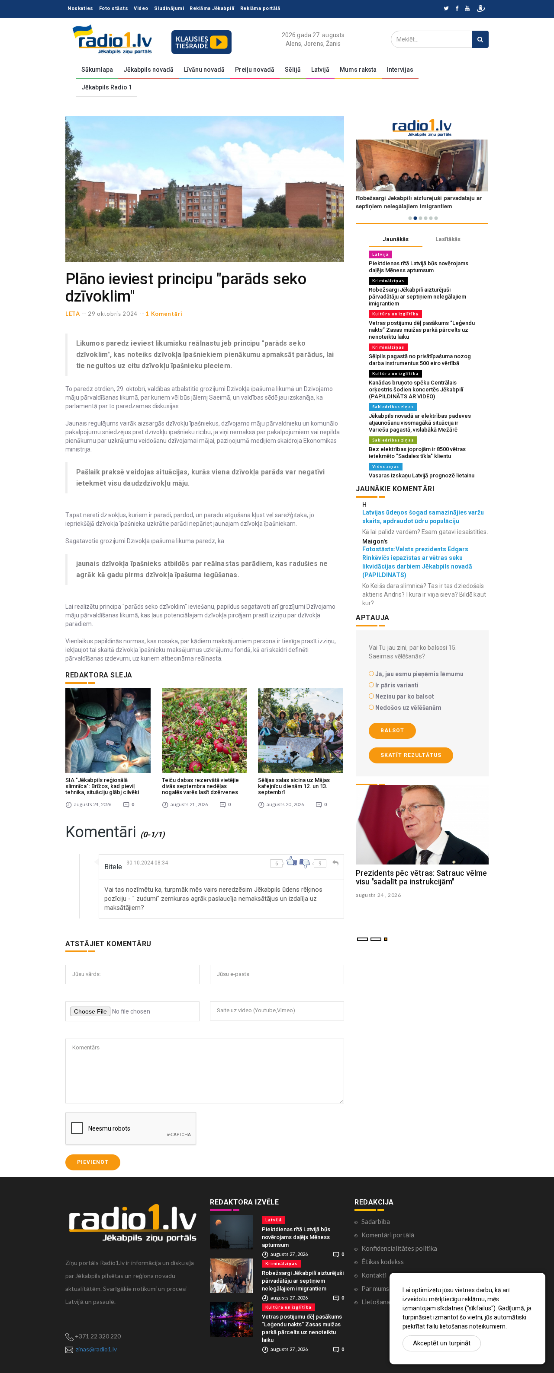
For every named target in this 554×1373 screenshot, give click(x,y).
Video (141, 8)
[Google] (467, 8)
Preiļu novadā (254, 69)
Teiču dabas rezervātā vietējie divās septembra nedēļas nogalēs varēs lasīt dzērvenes (200, 786)
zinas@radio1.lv (96, 1349)
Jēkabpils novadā (148, 69)
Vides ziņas (385, 466)
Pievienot (93, 1162)
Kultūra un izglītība (395, 313)
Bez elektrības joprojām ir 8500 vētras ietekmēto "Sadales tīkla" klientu (417, 452)
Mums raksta (358, 69)
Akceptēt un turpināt (441, 1343)
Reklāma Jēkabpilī (212, 8)
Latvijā (320, 69)
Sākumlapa (97, 69)
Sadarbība (375, 1221)
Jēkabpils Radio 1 (106, 87)
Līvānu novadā (204, 69)
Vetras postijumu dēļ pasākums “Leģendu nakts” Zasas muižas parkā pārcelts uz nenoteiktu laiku (422, 330)
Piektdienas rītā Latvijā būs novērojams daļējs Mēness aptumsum (418, 266)
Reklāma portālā (260, 8)
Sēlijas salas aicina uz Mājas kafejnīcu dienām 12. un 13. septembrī (294, 786)
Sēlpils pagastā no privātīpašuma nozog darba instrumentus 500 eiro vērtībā (420, 359)
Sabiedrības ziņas (393, 406)
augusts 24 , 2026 (378, 895)
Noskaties (80, 8)
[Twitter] (446, 8)
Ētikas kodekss (382, 1261)
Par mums (375, 1288)
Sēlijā (293, 69)
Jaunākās (396, 239)
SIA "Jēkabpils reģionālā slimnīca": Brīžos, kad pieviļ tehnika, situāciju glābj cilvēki (102, 786)
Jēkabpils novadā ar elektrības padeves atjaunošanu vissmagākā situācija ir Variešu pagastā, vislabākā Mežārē (420, 423)
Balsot (392, 731)
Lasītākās (448, 239)
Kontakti (374, 1275)
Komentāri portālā (387, 1235)
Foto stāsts (114, 8)
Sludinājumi (169, 8)
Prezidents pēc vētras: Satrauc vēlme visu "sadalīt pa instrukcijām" (421, 877)
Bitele (113, 867)
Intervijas (400, 69)
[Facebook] (457, 8)
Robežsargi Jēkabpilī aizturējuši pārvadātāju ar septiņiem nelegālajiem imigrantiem (417, 296)
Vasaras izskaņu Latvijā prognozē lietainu (421, 475)
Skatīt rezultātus (410, 755)
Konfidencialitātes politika (399, 1248)
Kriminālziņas (388, 280)
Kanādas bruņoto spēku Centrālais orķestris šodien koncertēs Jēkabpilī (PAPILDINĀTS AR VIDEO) (416, 389)
